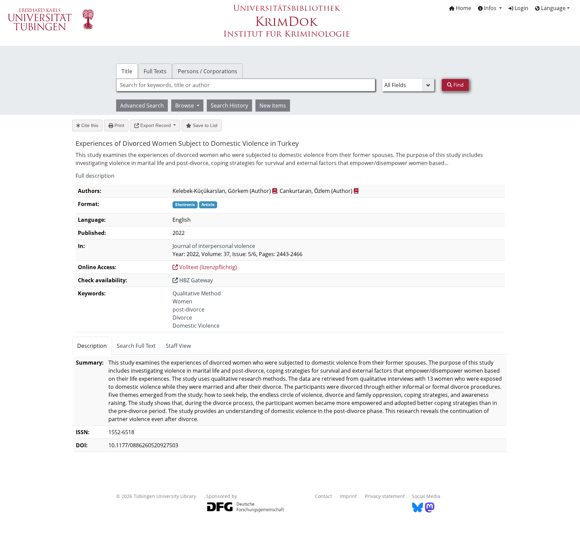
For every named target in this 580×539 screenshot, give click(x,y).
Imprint (348, 496)
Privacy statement (385, 496)
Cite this (89, 125)
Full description (95, 175)
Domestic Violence (196, 325)
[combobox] (245, 85)
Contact (323, 496)
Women (182, 301)
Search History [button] (229, 105)
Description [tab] (92, 345)
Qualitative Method (197, 293)
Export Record (155, 125)
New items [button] (272, 105)
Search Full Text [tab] (136, 345)
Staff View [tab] (178, 345)
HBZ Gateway (195, 280)
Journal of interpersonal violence (214, 246)
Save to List (204, 125)
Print (118, 125)
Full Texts (155, 71)
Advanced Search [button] (142, 105)
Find (458, 84)
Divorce (182, 317)
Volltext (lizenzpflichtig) (207, 267)
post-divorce (188, 309)
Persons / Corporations (207, 71)
